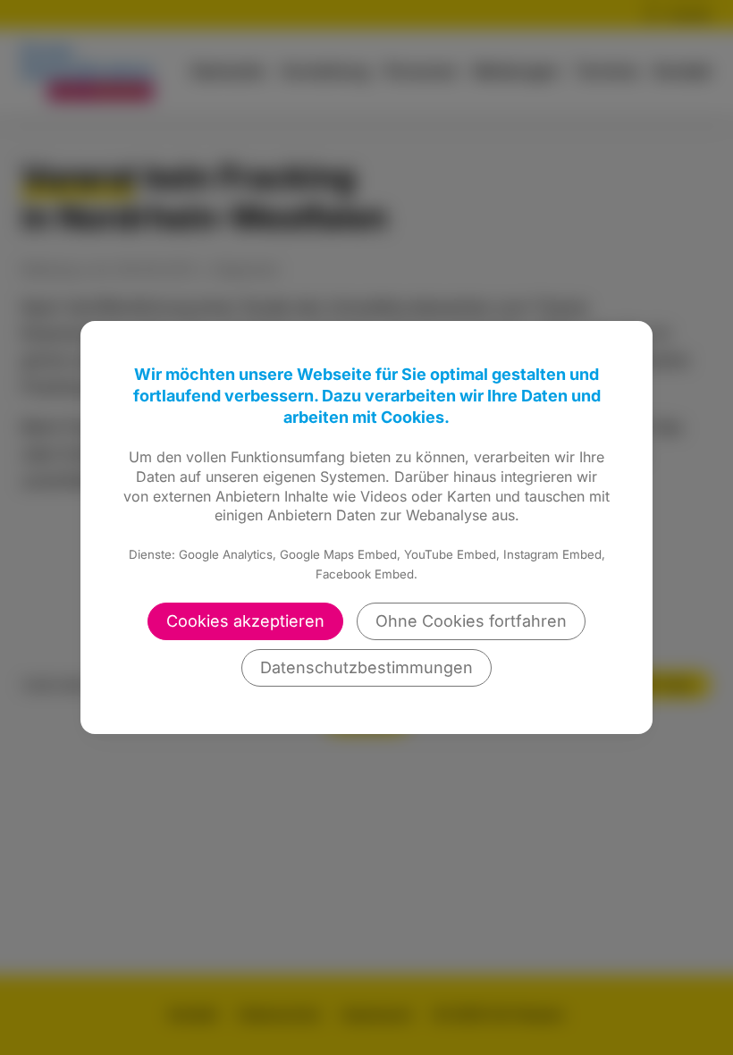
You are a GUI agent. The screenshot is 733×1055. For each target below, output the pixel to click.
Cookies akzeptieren (245, 621)
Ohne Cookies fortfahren (471, 621)
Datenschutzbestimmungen (366, 667)
